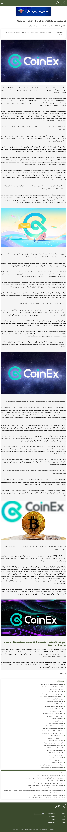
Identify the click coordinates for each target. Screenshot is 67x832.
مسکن (63, 819)
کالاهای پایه (51, 813)
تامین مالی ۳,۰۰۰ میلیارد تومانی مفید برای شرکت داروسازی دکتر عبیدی (45, 797)
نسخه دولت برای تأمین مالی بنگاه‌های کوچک (52, 767)
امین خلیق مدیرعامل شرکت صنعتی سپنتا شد (52, 694)
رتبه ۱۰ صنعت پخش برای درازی (55, 780)
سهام (63, 813)
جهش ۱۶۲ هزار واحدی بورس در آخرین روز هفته (51, 733)
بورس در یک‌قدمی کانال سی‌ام (56, 691)
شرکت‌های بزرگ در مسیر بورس (55, 738)
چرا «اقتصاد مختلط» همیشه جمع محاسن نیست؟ (51, 696)
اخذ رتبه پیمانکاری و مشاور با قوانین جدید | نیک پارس (49, 775)
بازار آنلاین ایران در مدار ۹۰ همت (55, 753)
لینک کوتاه (63, 674)
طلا (53, 819)
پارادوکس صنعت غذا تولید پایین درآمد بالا (52, 687)
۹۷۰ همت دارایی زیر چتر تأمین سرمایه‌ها (53, 713)
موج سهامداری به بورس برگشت (55, 689)
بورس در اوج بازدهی (58, 721)
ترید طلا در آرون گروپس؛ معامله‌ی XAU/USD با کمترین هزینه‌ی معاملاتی (45, 785)
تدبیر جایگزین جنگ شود (57, 735)
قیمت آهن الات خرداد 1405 (56, 793)
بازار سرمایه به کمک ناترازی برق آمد (54, 709)
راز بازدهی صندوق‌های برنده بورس (55, 750)
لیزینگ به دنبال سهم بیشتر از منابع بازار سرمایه (51, 765)
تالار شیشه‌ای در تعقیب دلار (56, 755)
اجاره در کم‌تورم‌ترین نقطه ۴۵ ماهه (54, 699)
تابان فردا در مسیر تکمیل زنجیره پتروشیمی (52, 726)
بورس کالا (51, 816)
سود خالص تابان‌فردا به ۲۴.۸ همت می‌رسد (53, 760)
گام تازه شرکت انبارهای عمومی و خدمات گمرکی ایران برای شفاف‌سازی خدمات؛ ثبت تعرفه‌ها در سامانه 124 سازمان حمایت (33, 790)
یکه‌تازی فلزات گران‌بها (57, 718)
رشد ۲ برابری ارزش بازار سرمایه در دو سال (53, 728)
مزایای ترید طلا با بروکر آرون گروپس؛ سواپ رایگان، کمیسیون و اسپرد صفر (45, 778)
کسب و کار (32, 26)
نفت (63, 822)
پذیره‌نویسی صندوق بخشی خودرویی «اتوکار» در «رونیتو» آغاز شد (47, 783)
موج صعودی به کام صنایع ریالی (55, 716)
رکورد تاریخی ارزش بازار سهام (56, 740)
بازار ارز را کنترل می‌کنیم (57, 757)
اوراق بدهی (51, 822)
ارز (64, 816)
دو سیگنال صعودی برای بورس (56, 723)
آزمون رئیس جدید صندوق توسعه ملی (53, 745)
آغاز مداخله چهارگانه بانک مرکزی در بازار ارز (52, 731)
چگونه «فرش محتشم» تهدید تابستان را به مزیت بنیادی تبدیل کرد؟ (46, 788)
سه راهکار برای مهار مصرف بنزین (55, 701)
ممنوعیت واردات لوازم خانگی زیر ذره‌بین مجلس (51, 684)
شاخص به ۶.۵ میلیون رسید (56, 704)
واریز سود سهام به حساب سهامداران (54, 706)
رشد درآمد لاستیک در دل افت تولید (54, 748)
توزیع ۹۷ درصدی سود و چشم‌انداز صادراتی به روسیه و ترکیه (48, 795)
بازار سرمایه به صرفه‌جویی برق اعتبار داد (53, 743)
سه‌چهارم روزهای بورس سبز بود (55, 711)
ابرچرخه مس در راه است (57, 762)
